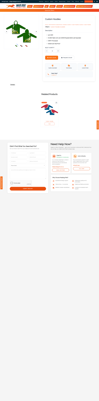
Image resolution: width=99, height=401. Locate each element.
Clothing (30, 6)
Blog (73, 1)
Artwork (68, 1)
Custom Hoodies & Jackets (58, 27)
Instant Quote (97, 124)
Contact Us (53, 75)
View (49, 123)
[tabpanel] (49, 113)
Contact (82, 1)
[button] (94, 1)
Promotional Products (38, 6)
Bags (46, 6)
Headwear (52, 6)
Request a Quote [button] (67, 57)
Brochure (41, 1)
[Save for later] (56, 103)
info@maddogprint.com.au (58, 166)
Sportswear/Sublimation (69, 6)
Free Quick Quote (88, 1)
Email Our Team (60, 170)
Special (51, 1)
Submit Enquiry (28, 188)
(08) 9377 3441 (76, 165)
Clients (56, 1)
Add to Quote (52, 57)
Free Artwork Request (1, 183)
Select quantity (50, 47)
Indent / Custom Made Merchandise (84, 6)
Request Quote (62, 1)
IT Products (59, 6)
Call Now (81, 168)
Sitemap (77, 1)
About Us (47, 1)
